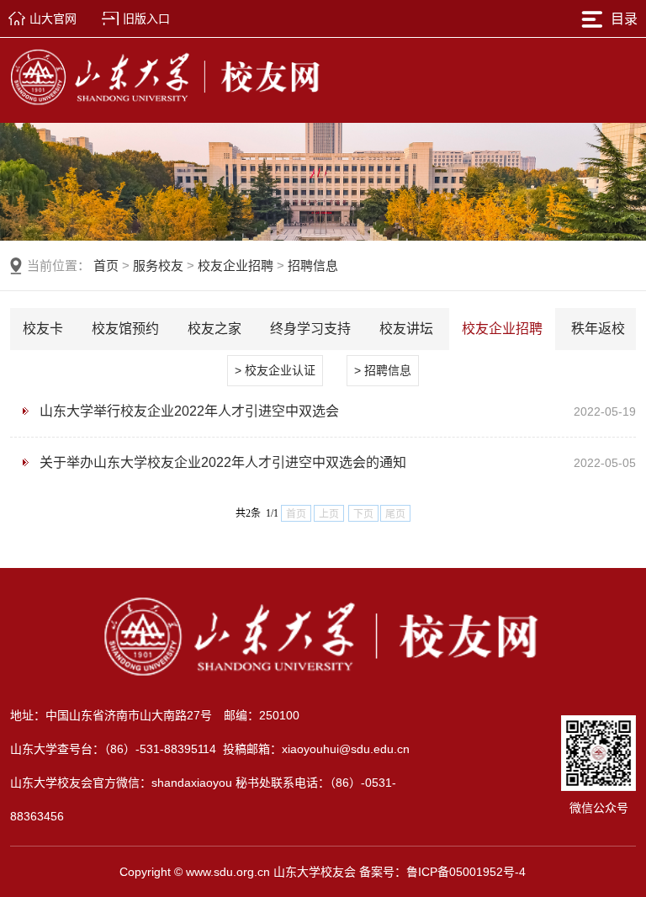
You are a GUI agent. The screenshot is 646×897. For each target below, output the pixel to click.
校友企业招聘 (235, 265)
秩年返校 (598, 328)
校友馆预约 (125, 328)
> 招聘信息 (382, 370)
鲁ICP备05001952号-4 (466, 871)
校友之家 (214, 328)
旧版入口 (146, 18)
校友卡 (43, 328)
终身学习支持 (310, 328)
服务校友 (158, 265)
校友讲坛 (406, 328)
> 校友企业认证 (275, 370)
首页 (106, 265)
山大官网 (53, 18)
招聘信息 (313, 265)
